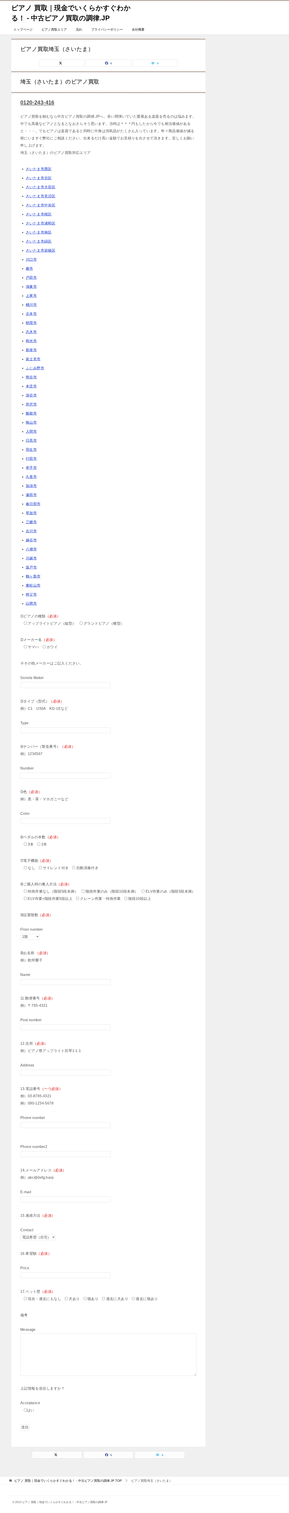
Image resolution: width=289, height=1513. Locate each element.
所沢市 (31, 404)
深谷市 (31, 395)
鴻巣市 (31, 287)
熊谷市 (31, 377)
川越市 (31, 558)
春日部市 (33, 504)
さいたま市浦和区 (40, 223)
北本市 (31, 314)
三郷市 (31, 522)
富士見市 (33, 359)
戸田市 (31, 278)
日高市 (31, 440)
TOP (68, 1480)
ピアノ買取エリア (54, 29)
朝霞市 (31, 323)
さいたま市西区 (39, 169)
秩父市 (31, 594)
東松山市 (33, 585)
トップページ (23, 29)
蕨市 (29, 268)
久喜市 (31, 477)
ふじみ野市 (35, 368)
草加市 (31, 513)
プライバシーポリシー (107, 29)
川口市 (31, 259)
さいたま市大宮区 (40, 187)
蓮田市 (31, 495)
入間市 (31, 431)
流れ (79, 29)
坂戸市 (31, 567)
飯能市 (31, 413)
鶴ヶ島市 (33, 576)
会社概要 (138, 29)
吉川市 (31, 531)
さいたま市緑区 (39, 241)
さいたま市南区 (39, 232)
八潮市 (31, 549)
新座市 (31, 350)
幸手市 (31, 468)
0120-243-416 (37, 102)
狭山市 (31, 422)
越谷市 (31, 540)
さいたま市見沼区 (40, 196)
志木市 (31, 332)
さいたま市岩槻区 (40, 250)
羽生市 (31, 450)
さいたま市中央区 (40, 205)
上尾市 (31, 296)
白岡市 (31, 603)
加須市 (31, 486)
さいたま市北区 (39, 178)
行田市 (31, 459)
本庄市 (31, 386)
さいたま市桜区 (39, 214)
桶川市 (31, 305)
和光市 (31, 341)
